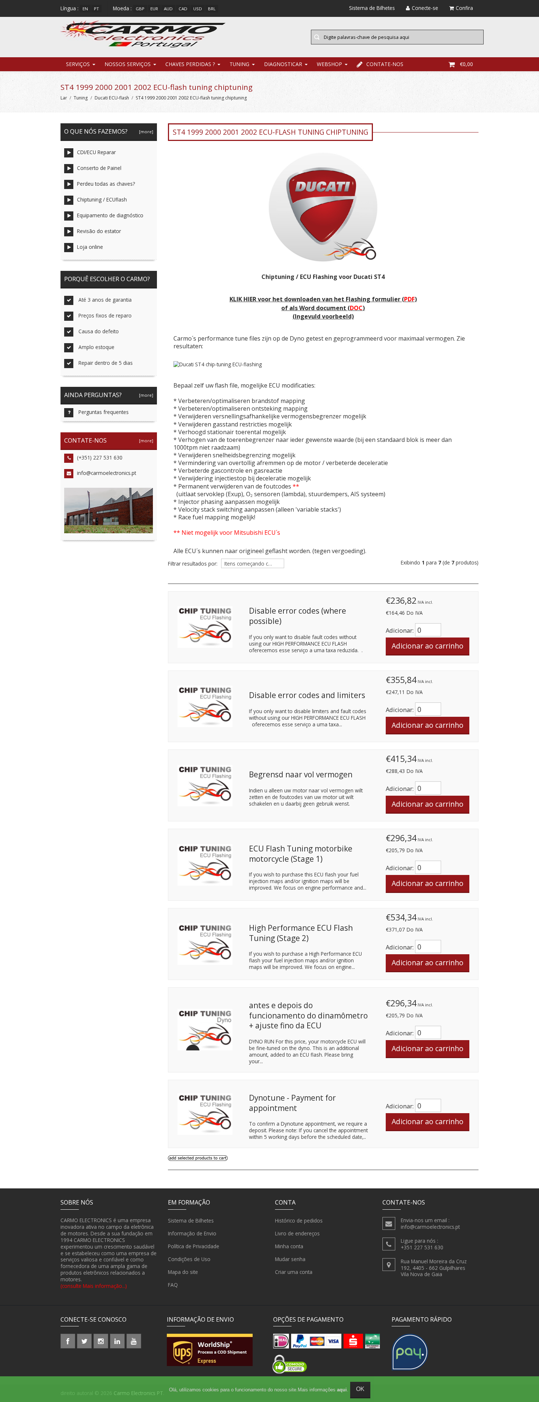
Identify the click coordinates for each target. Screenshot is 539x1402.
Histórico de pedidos (299, 1220)
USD (197, 8)
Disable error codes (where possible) (297, 616)
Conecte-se (425, 7)
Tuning (239, 64)
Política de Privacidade (193, 1246)
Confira (464, 7)
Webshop (329, 64)
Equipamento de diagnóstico (110, 215)
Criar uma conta (293, 1271)
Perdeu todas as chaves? (106, 183)
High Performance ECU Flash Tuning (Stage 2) (301, 933)
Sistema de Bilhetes (191, 1220)
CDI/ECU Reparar (96, 152)
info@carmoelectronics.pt (106, 472)
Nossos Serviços (127, 64)
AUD (168, 8)
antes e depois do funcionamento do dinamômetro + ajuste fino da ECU (308, 1015)
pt (96, 8)
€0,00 (466, 64)
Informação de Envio (192, 1233)
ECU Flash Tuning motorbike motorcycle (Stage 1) (300, 853)
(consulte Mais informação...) (93, 1285)
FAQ (173, 1284)
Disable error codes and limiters (307, 695)
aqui (342, 1389)
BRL (212, 8)
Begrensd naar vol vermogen (300, 774)
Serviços (78, 64)
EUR (154, 8)
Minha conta (289, 1246)
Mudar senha (290, 1259)
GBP (140, 8)
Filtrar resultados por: (192, 563)
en (85, 8)
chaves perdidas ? (190, 64)
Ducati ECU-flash (112, 98)
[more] (145, 131)
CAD (183, 8)
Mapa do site (183, 1271)
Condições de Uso (189, 1259)
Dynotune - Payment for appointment (292, 1103)
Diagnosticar (283, 64)
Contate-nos (384, 64)
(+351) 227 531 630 (99, 457)
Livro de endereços (297, 1233)
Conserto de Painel (99, 167)
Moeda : (122, 8)
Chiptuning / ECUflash (102, 199)
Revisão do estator (99, 231)
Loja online (90, 246)
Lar (63, 98)
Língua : (69, 8)
